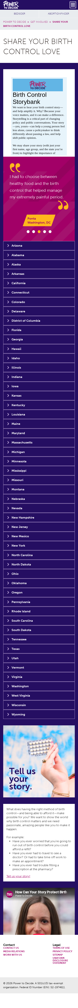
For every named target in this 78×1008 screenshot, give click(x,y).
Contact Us (11, 948)
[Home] (11, 5)
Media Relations (14, 951)
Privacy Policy (62, 951)
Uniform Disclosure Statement (60, 960)
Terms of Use (61, 948)
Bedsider (19, 13)
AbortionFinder (58, 13)
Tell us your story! (18, 876)
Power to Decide (14, 21)
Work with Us (12, 955)
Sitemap (58, 955)
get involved (39, 21)
